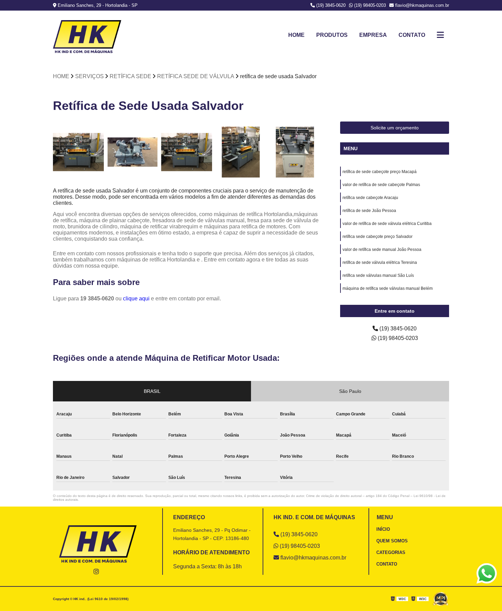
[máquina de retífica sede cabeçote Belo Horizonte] (186, 152)
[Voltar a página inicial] (87, 36)
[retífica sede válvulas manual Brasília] (132, 152)
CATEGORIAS (390, 552)
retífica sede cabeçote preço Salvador (378, 236)
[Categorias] (440, 35)
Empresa (373, 35)
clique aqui (136, 298)
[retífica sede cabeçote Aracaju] (240, 152)
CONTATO (386, 564)
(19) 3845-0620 (330, 5)
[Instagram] (96, 571)
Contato (412, 35)
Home (296, 35)
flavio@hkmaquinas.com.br (421, 5)
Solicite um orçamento (395, 127)
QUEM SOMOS (392, 540)
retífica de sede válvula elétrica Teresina (380, 262)
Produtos (332, 35)
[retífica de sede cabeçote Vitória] (294, 152)
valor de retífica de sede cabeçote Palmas (381, 184)
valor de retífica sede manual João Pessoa (382, 249)
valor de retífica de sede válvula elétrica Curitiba (387, 223)
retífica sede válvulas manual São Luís (378, 275)
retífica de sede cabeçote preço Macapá (380, 171)
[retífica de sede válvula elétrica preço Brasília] (78, 152)
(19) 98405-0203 (369, 5)
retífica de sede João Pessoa (369, 210)
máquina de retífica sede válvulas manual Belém (388, 288)
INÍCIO (383, 529)
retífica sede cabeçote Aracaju (370, 197)
